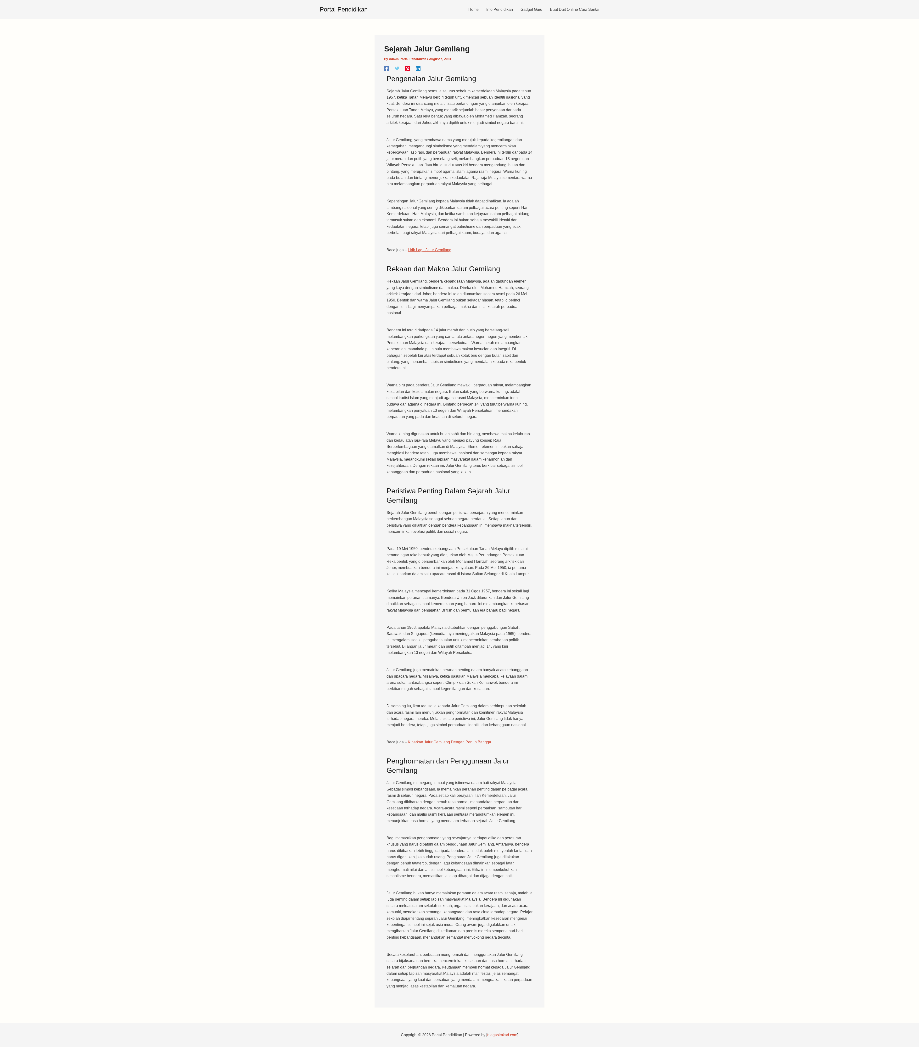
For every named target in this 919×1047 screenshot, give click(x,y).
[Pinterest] (407, 68)
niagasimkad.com (502, 1035)
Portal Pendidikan (344, 9)
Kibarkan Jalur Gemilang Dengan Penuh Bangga (449, 742)
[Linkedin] (418, 68)
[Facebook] (386, 68)
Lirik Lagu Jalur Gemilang (429, 250)
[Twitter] (397, 68)
